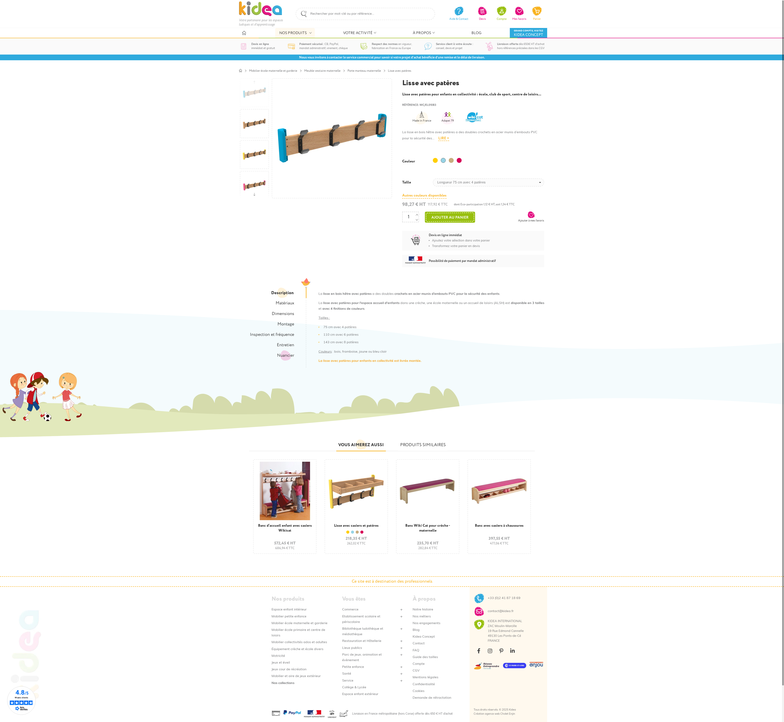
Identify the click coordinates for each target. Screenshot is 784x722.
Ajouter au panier (450, 217)
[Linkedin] (512, 651)
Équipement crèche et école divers (297, 649)
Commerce (350, 609)
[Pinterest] (501, 651)
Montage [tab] (285, 324)
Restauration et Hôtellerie (361, 641)
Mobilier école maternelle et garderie (299, 623)
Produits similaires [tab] (423, 445)
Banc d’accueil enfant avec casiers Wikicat (285, 528)
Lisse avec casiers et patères (356, 525)
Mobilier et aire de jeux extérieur (296, 676)
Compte (419, 664)
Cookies (418, 691)
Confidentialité (424, 684)
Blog (416, 630)
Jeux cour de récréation (289, 669)
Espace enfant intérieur (289, 609)
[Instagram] (490, 651)
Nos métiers (422, 616)
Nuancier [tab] (285, 355)
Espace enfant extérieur (360, 694)
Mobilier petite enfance (289, 616)
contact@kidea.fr (501, 611)
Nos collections (283, 683)
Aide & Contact (458, 19)
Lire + (443, 138)
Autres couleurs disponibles (424, 195)
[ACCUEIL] (244, 33)
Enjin (512, 714)
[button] (531, 216)
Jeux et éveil (281, 662)
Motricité (278, 656)
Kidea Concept (424, 636)
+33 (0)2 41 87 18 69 (504, 598)
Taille (406, 182)
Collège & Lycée (354, 687)
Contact (419, 643)
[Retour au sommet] (771, 709)
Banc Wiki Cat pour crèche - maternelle (427, 528)
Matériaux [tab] (285, 303)
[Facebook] (479, 651)
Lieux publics (352, 648)
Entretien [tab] (285, 345)
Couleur (408, 161)
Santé (346, 673)
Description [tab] (282, 293)
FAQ (416, 650)
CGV (416, 670)
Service (347, 680)
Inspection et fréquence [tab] (272, 334)
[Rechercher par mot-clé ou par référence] (304, 14)
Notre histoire (423, 609)
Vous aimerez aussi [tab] (361, 445)
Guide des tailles (425, 657)
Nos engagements (426, 623)
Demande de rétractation (432, 698)
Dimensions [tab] (283, 313)
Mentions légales (425, 677)
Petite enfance (353, 667)
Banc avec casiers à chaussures (499, 525)
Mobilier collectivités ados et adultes (299, 642)
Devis (482, 19)
